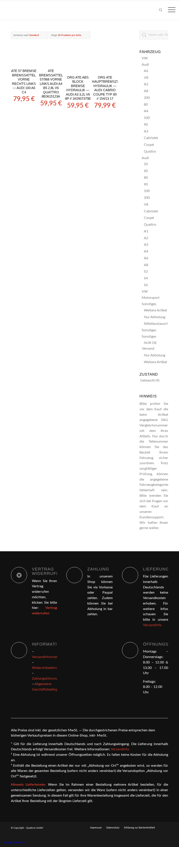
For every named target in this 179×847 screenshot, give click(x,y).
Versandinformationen (49, 657)
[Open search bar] (160, 10)
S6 (146, 285)
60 (146, 171)
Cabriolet (151, 138)
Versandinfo (152, 625)
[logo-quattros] (24, 10)
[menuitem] (170, 10)
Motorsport (151, 297)
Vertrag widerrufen (13, 842)
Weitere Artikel (155, 310)
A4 (146, 111)
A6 (146, 71)
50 (146, 164)
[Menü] (170, 10)
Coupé (149, 144)
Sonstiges (149, 304)
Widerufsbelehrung (47, 668)
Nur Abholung (154, 317)
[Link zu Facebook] (165, 827)
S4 (146, 278)
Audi (145, 64)
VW (145, 58)
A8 (146, 91)
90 (146, 124)
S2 (146, 271)
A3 (146, 131)
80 (146, 104)
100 (147, 118)
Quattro (150, 151)
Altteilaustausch (156, 323)
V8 (146, 77)
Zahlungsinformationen (50, 678)
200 (147, 98)
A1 (146, 231)
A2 (146, 84)
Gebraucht (147, 380)
